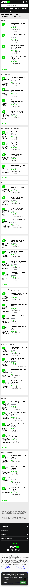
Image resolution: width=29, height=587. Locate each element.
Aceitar (23, 582)
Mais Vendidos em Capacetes (10, 128)
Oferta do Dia (5, 20)
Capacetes (11, 8)
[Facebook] (9, 550)
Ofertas (17, 8)
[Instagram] (13, 550)
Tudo (5, 8)
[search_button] (3, 5)
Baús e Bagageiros (7, 452)
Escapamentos (24, 8)
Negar (5, 582)
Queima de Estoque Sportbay (10, 290)
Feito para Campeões (7, 237)
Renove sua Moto (6, 183)
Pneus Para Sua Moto (8, 344)
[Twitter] (20, 550)
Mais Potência (5, 74)
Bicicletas (4, 398)
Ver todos (4, 69)
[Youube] (16, 550)
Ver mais (14, 520)
